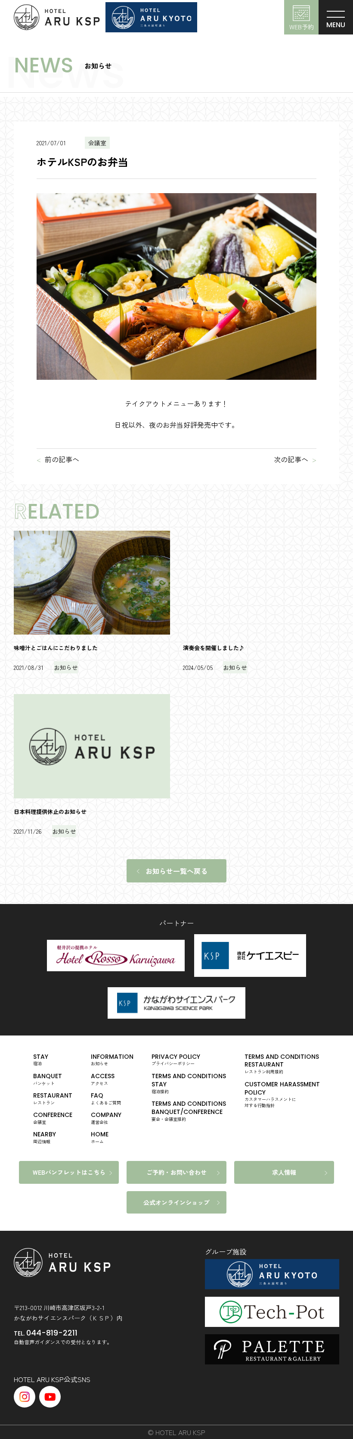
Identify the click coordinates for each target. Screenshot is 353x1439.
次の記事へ (291, 459)
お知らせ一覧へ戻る (176, 871)
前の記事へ (62, 459)
